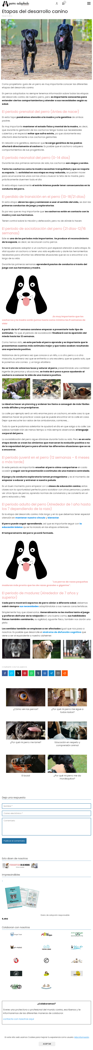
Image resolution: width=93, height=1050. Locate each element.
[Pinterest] (25, 673)
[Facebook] (5, 673)
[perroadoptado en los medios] (20, 868)
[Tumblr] (38, 673)
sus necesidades (29, 606)
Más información (81, 1037)
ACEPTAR (47, 1044)
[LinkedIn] (45, 673)
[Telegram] (51, 673)
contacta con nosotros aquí (18, 1018)
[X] (18, 673)
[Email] (58, 673)
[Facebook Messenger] (11, 673)
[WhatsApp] (31, 673)
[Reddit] (65, 673)
